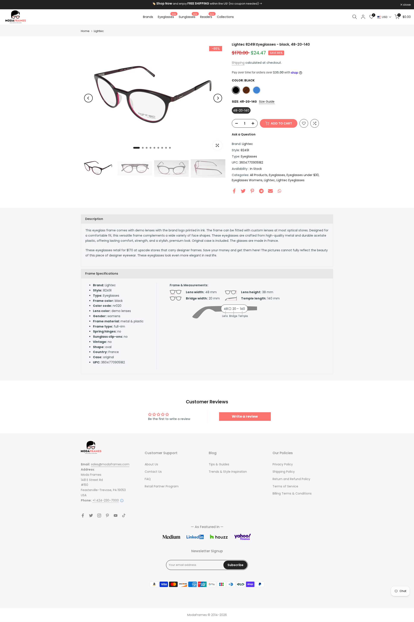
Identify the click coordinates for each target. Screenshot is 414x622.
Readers (207, 16)
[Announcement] (207, 3)
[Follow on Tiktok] (124, 515)
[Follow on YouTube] (116, 515)
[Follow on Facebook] (83, 515)
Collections (225, 17)
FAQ (148, 479)
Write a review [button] (245, 416)
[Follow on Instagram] (99, 515)
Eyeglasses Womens (247, 180)
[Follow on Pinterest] (107, 515)
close (9, 4)
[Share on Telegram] (261, 191)
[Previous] (88, 98)
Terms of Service (285, 486)
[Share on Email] (270, 191)
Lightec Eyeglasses (290, 180)
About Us (151, 464)
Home (85, 31)
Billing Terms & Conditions (292, 493)
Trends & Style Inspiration (228, 471)
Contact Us (153, 471)
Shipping (238, 62)
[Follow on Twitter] (91, 515)
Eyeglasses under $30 (303, 175)
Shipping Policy (284, 471)
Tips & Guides (219, 464)
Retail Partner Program (162, 486)
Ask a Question (244, 134)
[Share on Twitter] (243, 191)
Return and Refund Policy (291, 479)
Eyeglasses (167, 16)
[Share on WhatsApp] (279, 191)
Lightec (99, 31)
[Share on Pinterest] (252, 191)
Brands (148, 17)
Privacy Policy (283, 464)
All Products (258, 175)
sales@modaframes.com (110, 464)
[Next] (217, 98)
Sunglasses (188, 16)
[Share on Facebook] (234, 191)
